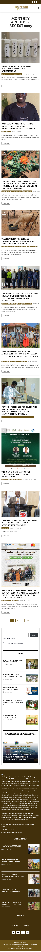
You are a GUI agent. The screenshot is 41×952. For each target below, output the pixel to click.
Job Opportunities (7, 417)
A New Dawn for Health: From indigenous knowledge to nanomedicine (16, 68)
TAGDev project (17, 191)
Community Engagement (8, 246)
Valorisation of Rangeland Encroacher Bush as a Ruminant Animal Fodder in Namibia (17, 241)
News (18, 303)
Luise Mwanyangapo (34, 361)
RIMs (24, 942)
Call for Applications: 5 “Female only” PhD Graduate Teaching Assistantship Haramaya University (19, 756)
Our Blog (34, 944)
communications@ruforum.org (12, 832)
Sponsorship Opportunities (18, 746)
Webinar (19, 479)
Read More (6, 86)
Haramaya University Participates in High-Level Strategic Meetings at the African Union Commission (11, 892)
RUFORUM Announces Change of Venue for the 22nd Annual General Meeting (12, 677)
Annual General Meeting (8, 303)
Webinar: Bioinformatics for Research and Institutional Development (15, 474)
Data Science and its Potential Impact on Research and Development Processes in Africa (18, 126)
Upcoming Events (28, 417)
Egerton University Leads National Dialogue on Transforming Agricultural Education (19, 522)
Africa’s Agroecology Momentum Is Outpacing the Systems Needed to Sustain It (12, 876)
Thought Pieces (17, 74)
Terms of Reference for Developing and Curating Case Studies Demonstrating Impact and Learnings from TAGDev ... (19, 410)
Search (5, 632)
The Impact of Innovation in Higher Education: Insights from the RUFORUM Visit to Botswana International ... (19, 297)
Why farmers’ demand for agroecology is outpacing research (11, 904)
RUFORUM (18, 948)
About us (20, 946)
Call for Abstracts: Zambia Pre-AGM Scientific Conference (13, 662)
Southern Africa (6, 74)
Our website (18, 942)
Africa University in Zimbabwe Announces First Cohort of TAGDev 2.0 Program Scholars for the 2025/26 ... (19, 355)
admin (25, 74)
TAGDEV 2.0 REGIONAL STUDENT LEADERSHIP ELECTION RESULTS (10, 689)
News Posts (5, 528)
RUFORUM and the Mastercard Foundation (16, 944)
